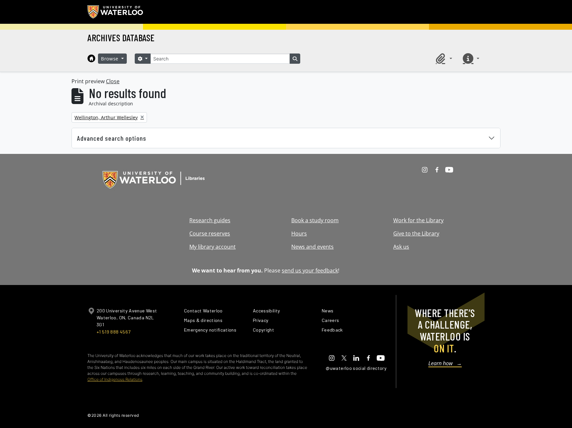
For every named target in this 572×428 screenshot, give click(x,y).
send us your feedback (310, 270)
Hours (299, 233)
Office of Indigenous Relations (114, 379)
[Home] (91, 58)
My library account (212, 246)
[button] (443, 58)
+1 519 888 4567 (113, 332)
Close (112, 81)
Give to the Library (416, 233)
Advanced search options (111, 138)
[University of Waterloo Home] (115, 11)
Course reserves (209, 233)
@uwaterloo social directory (356, 368)
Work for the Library (418, 220)
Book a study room (315, 220)
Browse (110, 58)
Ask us (401, 246)
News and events (312, 246)
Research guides (209, 220)
